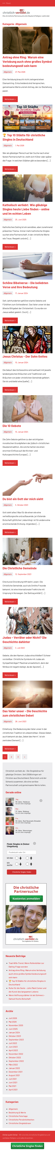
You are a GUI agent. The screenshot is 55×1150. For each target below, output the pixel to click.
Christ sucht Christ (10, 1135)
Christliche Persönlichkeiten (21, 1119)
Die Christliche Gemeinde (20, 568)
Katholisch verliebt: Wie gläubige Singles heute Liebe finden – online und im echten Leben (26, 209)
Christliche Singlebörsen (20, 1123)
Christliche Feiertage (18, 1116)
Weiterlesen (9, 99)
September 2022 (16, 1061)
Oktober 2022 (15, 1057)
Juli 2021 (13, 1079)
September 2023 (16, 1039)
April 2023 (13, 1050)
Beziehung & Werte (17, 1112)
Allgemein (8, 72)
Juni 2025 (13, 1029)
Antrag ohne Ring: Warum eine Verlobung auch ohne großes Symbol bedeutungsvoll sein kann (27, 61)
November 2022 (16, 1054)
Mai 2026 (12, 1021)
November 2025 (16, 1025)
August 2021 (14, 1075)
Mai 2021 (12, 1086)
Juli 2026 (13, 1018)
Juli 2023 (13, 1043)
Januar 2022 (14, 1068)
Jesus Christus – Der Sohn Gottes (25, 356)
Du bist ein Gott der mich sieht (23, 499)
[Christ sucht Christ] (26, 943)
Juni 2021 (13, 1082)
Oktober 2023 (15, 1036)
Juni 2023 (13, 1046)
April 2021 (13, 1089)
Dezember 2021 (16, 1071)
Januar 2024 (14, 1032)
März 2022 (13, 1064)
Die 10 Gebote (12, 426)
